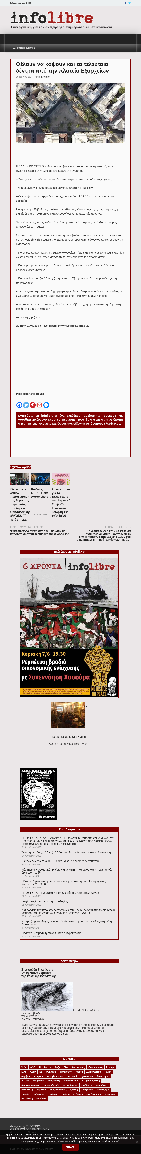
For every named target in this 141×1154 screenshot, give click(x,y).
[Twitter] (130, 3)
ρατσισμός (110, 1094)
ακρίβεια (26, 1076)
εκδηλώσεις (54, 1080)
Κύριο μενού (26, 47)
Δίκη (66, 1067)
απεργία (38, 1076)
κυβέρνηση (87, 1089)
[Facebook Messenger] (46, 402)
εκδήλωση (38, 1080)
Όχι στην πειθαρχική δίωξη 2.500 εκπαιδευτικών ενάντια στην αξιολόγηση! (66, 852)
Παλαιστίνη (66, 1071)
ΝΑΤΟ (33, 1071)
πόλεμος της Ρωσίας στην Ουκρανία (81, 1094)
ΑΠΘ (32, 1067)
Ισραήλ (110, 1067)
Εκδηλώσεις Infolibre (69, 551)
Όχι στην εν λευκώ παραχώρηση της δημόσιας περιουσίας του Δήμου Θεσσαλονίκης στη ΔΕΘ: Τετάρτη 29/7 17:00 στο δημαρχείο (20, 508)
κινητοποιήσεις (58, 1089)
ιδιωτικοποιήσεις (30, 1085)
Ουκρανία (51, 1071)
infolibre (45, 76)
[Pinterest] (33, 402)
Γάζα (57, 1067)
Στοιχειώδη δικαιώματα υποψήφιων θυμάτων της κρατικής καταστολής (38, 973)
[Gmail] (39, 402)
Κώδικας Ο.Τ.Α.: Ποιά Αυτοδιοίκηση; (41, 493)
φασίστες (41, 1098)
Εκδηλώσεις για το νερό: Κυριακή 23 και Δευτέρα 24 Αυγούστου (60, 861)
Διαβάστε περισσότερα (54, 1033)
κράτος (74, 1089)
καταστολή (27, 1089)
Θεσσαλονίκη (95, 1067)
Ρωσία (79, 1071)
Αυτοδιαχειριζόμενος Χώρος (69, 736)
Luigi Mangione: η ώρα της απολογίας (45, 901)
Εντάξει (70, 1147)
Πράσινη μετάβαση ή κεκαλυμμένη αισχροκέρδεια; (52, 933)
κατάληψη (86, 1085)
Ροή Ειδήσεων (69, 829)
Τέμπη (108, 1071)
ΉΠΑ (24, 1067)
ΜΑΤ (23, 1071)
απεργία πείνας (55, 1076)
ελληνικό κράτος (91, 1080)
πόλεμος (53, 1094)
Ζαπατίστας (78, 1067)
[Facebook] (125, 3)
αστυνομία (72, 1076)
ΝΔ (40, 1071)
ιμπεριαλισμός (51, 1085)
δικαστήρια (103, 1076)
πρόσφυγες (39, 1094)
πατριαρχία (103, 1089)
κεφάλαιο (41, 1089)
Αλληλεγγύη (45, 1067)
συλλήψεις (27, 1098)
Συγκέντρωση (93, 1071)
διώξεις (25, 1080)
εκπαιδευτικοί (71, 1080)
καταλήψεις (102, 1085)
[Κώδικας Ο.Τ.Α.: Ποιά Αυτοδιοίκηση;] (40, 485)
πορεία (25, 1094)
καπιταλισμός (70, 1085)
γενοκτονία (88, 1076)
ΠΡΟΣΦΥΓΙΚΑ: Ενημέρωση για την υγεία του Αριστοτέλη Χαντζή (61, 892)
